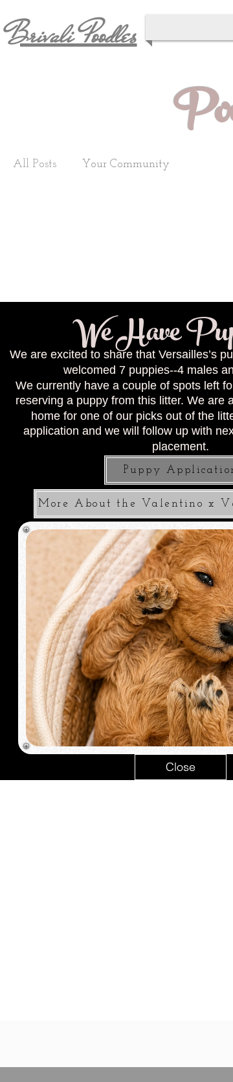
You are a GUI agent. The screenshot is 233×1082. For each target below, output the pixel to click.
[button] (181, 767)
